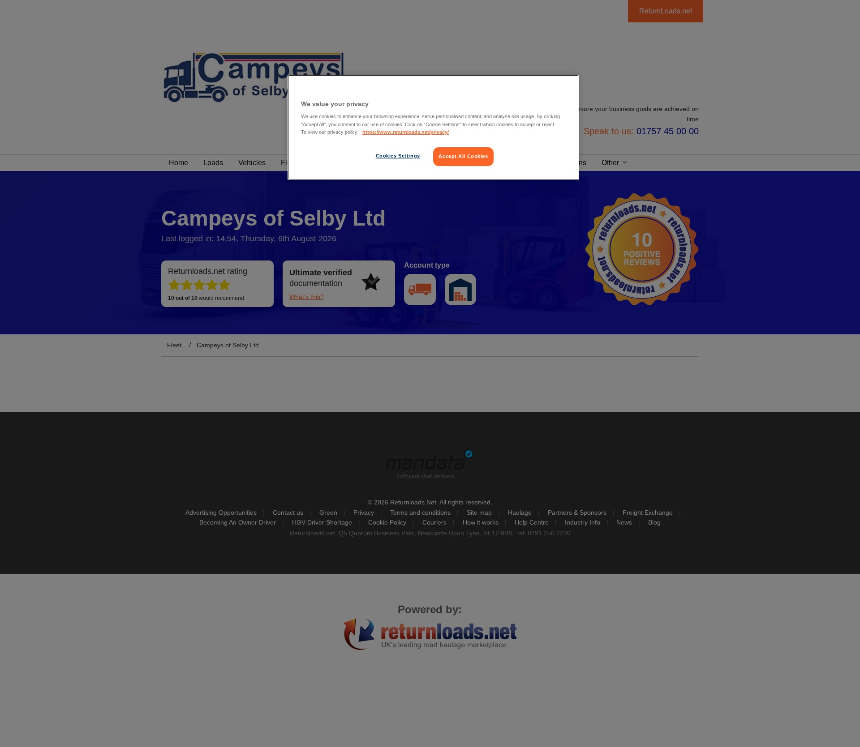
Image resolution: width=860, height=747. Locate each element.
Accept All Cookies (463, 156)
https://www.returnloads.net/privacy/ (405, 132)
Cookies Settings (398, 155)
